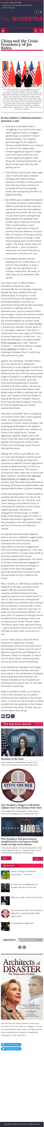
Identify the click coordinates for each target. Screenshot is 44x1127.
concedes (12, 342)
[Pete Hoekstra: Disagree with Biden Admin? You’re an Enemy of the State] (22, 785)
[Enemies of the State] (22, 742)
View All (38, 940)
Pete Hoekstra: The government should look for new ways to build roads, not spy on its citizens (19, 842)
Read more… (22, 1035)
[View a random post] (41, 30)
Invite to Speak (8, 8)
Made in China (27, 479)
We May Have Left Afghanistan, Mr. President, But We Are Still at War (7, 858)
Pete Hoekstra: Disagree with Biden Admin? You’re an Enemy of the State (21, 806)
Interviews (9, 940)
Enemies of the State (12, 759)
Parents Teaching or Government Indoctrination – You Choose (38, 859)
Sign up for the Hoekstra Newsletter (17, 5)
